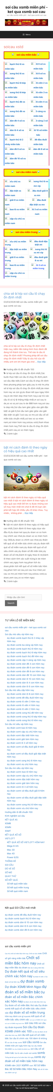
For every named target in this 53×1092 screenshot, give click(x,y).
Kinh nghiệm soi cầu (15, 816)
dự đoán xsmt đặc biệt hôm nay (23, 735)
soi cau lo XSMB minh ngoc (38, 1020)
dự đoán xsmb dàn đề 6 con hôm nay (25, 667)
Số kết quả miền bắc (17, 883)
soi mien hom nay (17, 422)
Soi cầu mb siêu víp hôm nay (19, 634)
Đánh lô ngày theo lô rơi (31, 555)
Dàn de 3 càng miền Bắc (36, 968)
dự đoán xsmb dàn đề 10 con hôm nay (26, 675)
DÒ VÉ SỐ (10, 868)
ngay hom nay (20, 562)
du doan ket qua (18, 532)
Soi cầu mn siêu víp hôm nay (19, 768)
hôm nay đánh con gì (14, 1016)
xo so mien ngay (26, 430)
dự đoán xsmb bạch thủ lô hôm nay (24, 649)
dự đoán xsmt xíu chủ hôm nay (22, 764)
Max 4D (11, 853)
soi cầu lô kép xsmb (14, 1042)
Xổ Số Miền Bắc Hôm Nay (23, 1069)
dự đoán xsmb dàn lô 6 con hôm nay (25, 686)
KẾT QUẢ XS (11, 819)
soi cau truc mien (33, 570)
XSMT (8, 831)
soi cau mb (31, 1023)
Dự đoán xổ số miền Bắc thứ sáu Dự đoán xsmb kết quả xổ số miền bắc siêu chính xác (26, 1009)
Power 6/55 (12, 857)
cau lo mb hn (38, 384)
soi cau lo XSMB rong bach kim (14, 1023)
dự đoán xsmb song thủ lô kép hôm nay (26, 716)
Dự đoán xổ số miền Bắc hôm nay (34, 1002)
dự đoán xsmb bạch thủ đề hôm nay (25, 656)
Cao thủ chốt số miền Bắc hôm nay (16, 953)
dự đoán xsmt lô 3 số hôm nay (22, 743)
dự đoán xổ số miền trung (27, 1012)
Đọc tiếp (41, 362)
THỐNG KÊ (10, 861)
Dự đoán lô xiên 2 (39, 977)
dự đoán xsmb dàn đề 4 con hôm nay (25, 664)
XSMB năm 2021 (13, 1065)
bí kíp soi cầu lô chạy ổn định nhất (23, 373)
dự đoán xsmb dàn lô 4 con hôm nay (25, 682)
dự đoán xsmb (32, 981)
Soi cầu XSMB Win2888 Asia (21, 1049)
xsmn (25, 1065)
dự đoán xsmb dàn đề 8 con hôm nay (25, 671)
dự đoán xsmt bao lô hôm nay (22, 728)
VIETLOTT (10, 838)
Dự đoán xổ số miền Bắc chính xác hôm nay (25, 996)
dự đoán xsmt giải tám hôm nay (22, 739)
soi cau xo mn (28, 415)
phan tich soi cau (16, 570)
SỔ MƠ (8, 872)
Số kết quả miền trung (18, 887)
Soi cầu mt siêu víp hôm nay (19, 724)
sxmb (41, 1053)
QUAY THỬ (10, 876)
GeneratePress (31, 1088)
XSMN (8, 827)
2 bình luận (12, 433)
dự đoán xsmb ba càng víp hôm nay (25, 645)
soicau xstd (32, 422)
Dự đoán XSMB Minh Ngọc (23, 987)
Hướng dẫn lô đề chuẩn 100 (20, 369)
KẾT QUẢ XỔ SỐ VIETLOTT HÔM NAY (26, 842)
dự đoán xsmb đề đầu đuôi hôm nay (25, 697)
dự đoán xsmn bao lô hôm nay (22, 772)
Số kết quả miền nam (17, 891)
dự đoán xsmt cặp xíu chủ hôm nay (24, 731)
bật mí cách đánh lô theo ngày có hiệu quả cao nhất (25, 449)
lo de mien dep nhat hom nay (22, 396)
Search (11, 603)
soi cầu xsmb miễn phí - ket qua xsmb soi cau (26, 9)
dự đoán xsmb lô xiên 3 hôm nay (23, 701)
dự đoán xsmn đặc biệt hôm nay (23, 779)
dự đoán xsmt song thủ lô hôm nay (24, 760)
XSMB (8, 823)
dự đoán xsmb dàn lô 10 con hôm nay (25, 679)
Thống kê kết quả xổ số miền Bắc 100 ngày (19, 1057)
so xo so (11, 403)
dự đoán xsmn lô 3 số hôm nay (22, 787)
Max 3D (11, 850)
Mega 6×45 (12, 846)
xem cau (13, 430)
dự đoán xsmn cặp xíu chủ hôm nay (24, 775)
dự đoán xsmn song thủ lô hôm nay (24, 804)
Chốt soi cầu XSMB (35, 953)
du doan (23, 967)
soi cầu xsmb (31, 1042)
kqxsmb (27, 1016)
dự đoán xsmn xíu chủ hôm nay (22, 808)
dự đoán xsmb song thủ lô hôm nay (24, 720)
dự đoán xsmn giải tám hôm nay (23, 783)
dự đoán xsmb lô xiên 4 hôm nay (23, 705)
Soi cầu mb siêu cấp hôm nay (19, 690)
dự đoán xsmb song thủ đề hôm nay (25, 713)
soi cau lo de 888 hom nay (29, 403)
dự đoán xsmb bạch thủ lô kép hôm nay (26, 652)
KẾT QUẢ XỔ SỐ (13, 835)
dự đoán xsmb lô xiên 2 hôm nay (23, 709)
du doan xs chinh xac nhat (25, 540)
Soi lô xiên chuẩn (21, 1053)
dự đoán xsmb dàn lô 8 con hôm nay (25, 694)
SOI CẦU (9, 865)
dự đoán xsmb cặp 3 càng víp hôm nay (26, 660)
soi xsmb (33, 1053)
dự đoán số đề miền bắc (30, 551)
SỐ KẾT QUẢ (11, 880)
